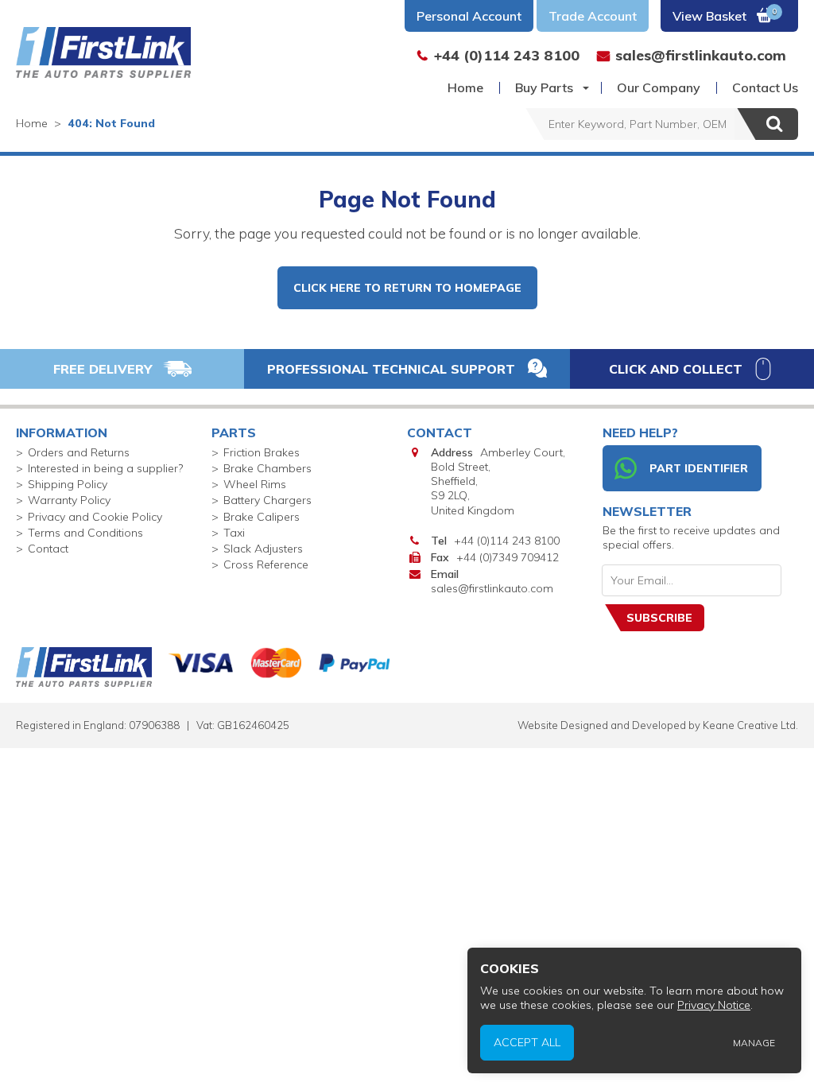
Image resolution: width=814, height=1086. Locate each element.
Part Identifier (698, 468)
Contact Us (765, 87)
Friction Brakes (261, 452)
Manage (754, 1043)
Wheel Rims (254, 484)
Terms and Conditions (85, 533)
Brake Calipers (261, 517)
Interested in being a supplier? (105, 468)
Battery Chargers (267, 500)
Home (465, 87)
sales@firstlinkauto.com (492, 588)
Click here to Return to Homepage (407, 288)
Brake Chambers (267, 468)
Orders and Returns (79, 452)
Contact (48, 548)
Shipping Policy (67, 484)
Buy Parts (544, 87)
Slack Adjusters (263, 548)
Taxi (234, 533)
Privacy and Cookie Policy (95, 517)
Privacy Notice (713, 1005)
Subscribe (659, 618)
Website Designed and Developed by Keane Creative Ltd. (657, 725)
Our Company (658, 87)
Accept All (527, 1042)
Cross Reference (265, 564)
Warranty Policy (69, 500)
